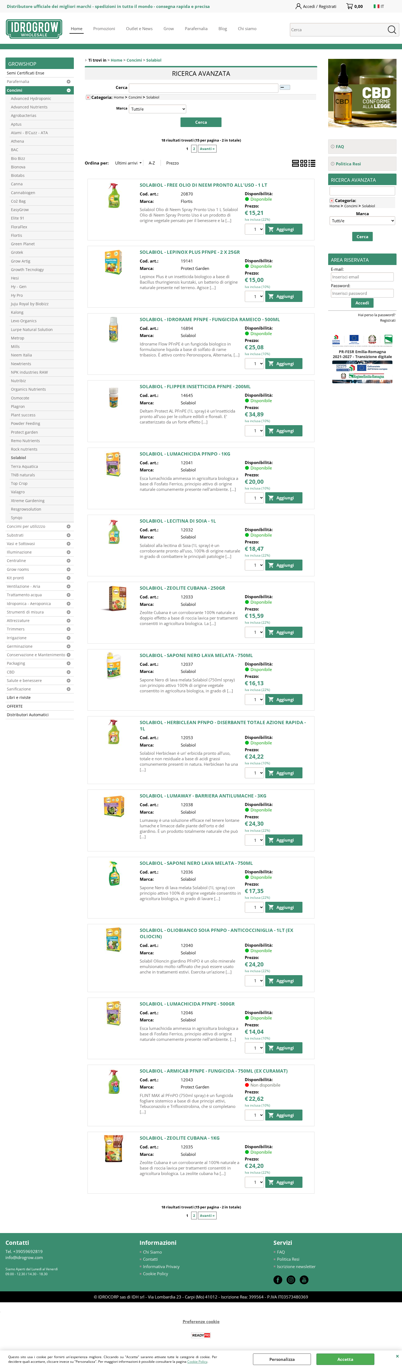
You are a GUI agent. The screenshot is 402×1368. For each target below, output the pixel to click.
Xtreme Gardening (28, 500)
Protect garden (24, 432)
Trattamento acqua (24, 594)
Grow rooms (18, 569)
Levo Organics (24, 320)
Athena (17, 141)
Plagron (18, 406)
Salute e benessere (24, 680)
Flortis (16, 235)
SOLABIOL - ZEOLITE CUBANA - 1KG (180, 1138)
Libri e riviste (19, 697)
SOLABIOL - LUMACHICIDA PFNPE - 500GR (187, 1004)
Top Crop (19, 483)
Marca (121, 108)
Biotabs (18, 175)
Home (76, 28)
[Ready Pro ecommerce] (201, 1335)
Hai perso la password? (376, 314)
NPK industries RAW (29, 372)
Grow (169, 28)
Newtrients (21, 363)
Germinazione (20, 646)
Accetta (345, 1359)
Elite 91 (17, 218)
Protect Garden (195, 268)
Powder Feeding (25, 423)
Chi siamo (247, 28)
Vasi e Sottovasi (21, 543)
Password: (340, 285)
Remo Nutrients (25, 440)
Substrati (15, 535)
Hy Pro (17, 295)
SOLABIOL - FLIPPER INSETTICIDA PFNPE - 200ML (195, 386)
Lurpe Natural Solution (32, 329)
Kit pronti (15, 577)
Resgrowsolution (26, 509)
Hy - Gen (19, 286)
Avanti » (207, 148)
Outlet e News (139, 28)
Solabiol (18, 457)
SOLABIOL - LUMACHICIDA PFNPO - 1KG (185, 454)
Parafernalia (196, 28)
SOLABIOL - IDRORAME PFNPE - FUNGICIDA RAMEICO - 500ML (210, 319)
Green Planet (23, 243)
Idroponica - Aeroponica (29, 603)
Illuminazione (19, 552)
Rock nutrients (24, 449)
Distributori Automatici (28, 714)
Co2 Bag (18, 201)
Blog (223, 28)
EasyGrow (20, 209)
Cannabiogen (23, 192)
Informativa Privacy (161, 1266)
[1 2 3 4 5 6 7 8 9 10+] (255, 230)
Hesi (15, 278)
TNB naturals (23, 475)
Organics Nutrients (28, 389)
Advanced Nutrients (29, 107)
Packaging (16, 663)
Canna (17, 184)
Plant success (23, 415)
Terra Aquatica (24, 466)
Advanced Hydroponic (31, 98)
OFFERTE (15, 706)
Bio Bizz (18, 158)
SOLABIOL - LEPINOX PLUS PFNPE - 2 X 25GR (190, 252)
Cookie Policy (197, 1361)
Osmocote (20, 398)
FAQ (281, 1252)
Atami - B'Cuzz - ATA (29, 132)
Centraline (16, 560)
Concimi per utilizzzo (26, 526)
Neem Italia (21, 355)
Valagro (18, 491)
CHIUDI (397, 1356)
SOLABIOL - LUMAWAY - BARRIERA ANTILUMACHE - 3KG (203, 796)
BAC (14, 149)
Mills (15, 346)
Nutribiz (18, 380)
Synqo (16, 517)
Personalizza (282, 1359)
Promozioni (104, 28)
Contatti (150, 1259)
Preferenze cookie (201, 1321)
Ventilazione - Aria (23, 586)
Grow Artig (20, 261)
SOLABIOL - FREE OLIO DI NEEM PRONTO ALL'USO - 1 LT (203, 185)
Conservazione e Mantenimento (36, 654)
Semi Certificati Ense (25, 73)
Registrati (387, 320)
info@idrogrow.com (24, 1257)
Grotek (17, 252)
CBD (10, 672)
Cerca (121, 87)
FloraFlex (19, 226)
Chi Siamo (152, 1252)
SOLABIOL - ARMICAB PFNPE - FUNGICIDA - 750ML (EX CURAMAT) (214, 1071)
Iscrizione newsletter (296, 1266)
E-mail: (337, 269)
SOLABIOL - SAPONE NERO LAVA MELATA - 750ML (196, 655)
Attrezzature (18, 620)
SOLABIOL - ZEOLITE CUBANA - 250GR (182, 588)
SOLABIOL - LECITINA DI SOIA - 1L (178, 521)
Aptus (16, 124)
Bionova (18, 167)
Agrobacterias (23, 115)
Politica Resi (288, 1259)
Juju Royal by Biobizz (30, 303)
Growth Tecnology (27, 269)
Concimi (14, 90)
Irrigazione (17, 637)
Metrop (17, 338)
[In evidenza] (362, 125)
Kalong (17, 312)
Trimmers (16, 629)
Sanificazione (19, 689)
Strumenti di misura (25, 612)
